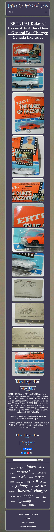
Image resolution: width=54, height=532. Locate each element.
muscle (12, 492)
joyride (12, 473)
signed (14, 477)
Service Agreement (28, 526)
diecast (41, 472)
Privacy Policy (28, 522)
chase (13, 502)
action (37, 497)
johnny (21, 486)
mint (11, 487)
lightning (24, 501)
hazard (35, 486)
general (23, 472)
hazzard (25, 490)
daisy (31, 504)
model (42, 501)
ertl (35, 481)
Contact (27, 518)
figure (24, 505)
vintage (39, 476)
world (31, 477)
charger (40, 490)
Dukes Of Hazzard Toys (28, 514)
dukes (30, 466)
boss (12, 481)
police (44, 497)
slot (33, 473)
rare (43, 486)
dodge (28, 496)
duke (13, 468)
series (35, 502)
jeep (29, 481)
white (41, 467)
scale (22, 476)
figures (43, 482)
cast (19, 496)
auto (12, 496)
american (20, 482)
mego (20, 467)
